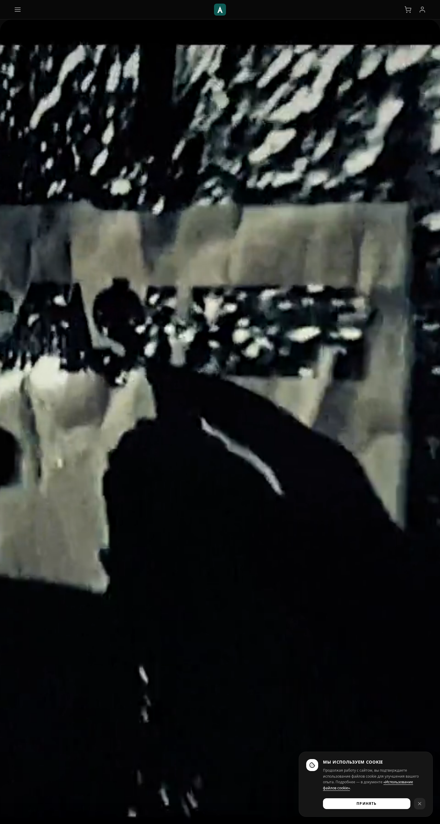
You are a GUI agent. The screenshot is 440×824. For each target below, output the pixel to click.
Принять (366, 803)
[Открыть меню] (17, 9)
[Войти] (422, 9)
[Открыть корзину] (408, 9)
